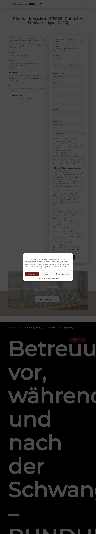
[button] (70, 256)
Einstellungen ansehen (63, 274)
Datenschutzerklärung (44, 278)
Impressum (55, 278)
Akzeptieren (32, 274)
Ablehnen (47, 274)
